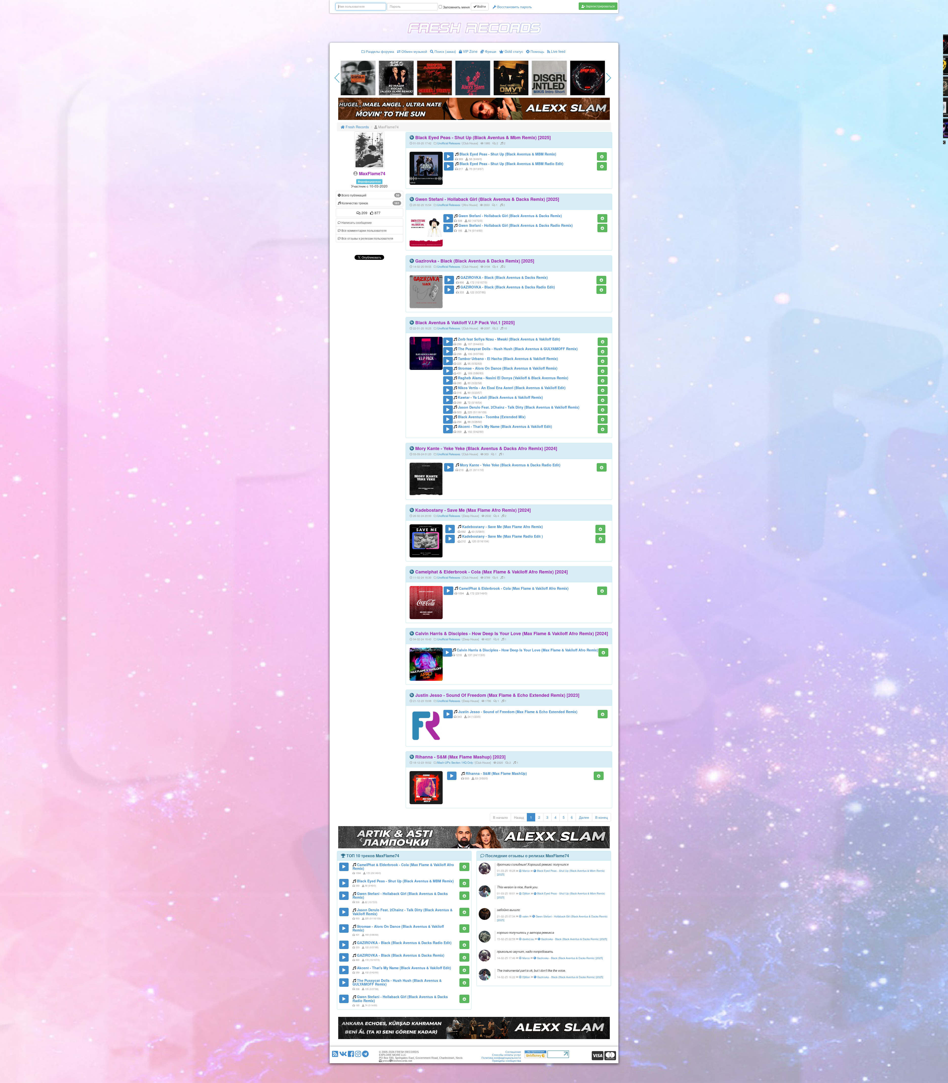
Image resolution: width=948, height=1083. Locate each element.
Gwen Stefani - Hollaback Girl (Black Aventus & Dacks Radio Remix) (515, 225)
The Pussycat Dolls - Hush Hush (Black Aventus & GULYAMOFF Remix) (518, 348)
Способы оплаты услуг (506, 1054)
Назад (519, 817)
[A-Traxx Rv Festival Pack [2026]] (549, 77)
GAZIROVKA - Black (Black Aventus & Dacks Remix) (504, 277)
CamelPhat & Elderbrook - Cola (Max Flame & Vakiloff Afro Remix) (514, 588)
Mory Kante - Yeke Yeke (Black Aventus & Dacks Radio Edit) (510, 464)
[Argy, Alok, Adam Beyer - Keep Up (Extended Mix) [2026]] (358, 77)
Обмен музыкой (413, 51)
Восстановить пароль (514, 6)
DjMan (526, 893)
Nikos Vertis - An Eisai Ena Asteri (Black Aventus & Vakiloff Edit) (512, 387)
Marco (526, 871)
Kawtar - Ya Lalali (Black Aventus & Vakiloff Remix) (500, 397)
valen (525, 916)
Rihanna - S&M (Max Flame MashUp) (496, 773)
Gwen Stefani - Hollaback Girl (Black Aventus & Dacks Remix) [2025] (487, 199)
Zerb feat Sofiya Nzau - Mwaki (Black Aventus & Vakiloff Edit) (509, 339)
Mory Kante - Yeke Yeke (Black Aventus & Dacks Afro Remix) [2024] (486, 448)
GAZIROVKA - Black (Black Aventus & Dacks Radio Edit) (507, 287)
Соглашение (513, 1051)
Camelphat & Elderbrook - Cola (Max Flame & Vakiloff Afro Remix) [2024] (491, 572)
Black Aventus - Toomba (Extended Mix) (492, 416)
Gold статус (513, 51)
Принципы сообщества (506, 1060)
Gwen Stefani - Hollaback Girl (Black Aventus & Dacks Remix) (510, 215)
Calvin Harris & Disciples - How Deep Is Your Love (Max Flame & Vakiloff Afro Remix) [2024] (511, 633)
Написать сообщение (356, 222)
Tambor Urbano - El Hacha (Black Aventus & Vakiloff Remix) (508, 358)
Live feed (557, 51)
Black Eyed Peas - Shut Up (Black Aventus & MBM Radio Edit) (511, 163)
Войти (481, 6)
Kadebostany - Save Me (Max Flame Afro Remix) (502, 526)
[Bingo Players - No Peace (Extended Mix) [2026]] (434, 77)
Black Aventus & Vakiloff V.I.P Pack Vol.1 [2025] (465, 322)
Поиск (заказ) (445, 51)
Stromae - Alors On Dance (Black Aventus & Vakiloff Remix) (507, 368)
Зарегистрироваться (600, 6)
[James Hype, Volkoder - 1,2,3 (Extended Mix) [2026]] (396, 77)
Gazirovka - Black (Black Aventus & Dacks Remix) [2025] (474, 261)
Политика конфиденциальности (501, 1057)
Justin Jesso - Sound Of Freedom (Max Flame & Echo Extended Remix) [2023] (497, 695)
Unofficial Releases (448, 143)
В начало (500, 817)
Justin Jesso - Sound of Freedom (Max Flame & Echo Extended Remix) (517, 711)
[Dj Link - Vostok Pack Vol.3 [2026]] (511, 77)
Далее (584, 817)
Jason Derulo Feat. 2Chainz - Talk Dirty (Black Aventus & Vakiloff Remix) (518, 407)
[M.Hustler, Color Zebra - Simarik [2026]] (587, 77)
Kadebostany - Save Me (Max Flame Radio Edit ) (502, 536)
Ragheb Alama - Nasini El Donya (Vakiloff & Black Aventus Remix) (513, 377)
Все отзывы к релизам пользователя (367, 238)
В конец (601, 817)
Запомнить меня (456, 6)
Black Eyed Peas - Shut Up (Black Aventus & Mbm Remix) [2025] (483, 137)
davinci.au (528, 939)
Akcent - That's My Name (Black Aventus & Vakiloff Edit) (505, 426)
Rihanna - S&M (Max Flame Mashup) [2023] (460, 757)
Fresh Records (357, 126)
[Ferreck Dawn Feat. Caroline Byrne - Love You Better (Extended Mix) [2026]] (472, 77)
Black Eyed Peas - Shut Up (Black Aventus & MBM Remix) (507, 154)
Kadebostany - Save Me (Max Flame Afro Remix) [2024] (473, 510)
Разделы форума (379, 51)
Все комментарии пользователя (364, 230)
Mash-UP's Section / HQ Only (455, 762)
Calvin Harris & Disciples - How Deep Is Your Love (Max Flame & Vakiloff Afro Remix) (527, 649)
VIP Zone (469, 51)
